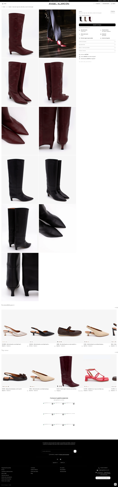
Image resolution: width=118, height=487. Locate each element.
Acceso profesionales (102, 477)
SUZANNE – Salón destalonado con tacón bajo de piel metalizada (12, 344)
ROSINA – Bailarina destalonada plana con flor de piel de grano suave (12, 388)
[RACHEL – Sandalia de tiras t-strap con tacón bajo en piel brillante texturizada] (97, 371)
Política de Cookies (5, 481)
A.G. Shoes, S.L (5, 485)
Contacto (33, 467)
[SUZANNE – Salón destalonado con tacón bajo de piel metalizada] (15, 326)
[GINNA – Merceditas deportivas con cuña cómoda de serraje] (69, 326)
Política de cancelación (6, 477)
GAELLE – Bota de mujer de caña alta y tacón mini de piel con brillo (67, 388)
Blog (32, 473)
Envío (82, 54)
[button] (113, 3)
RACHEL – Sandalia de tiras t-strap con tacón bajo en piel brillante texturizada (94, 388)
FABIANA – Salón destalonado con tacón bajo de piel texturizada (39, 344)
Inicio (7, 6)
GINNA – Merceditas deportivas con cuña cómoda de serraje (67, 344)
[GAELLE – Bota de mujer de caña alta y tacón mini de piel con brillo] (69, 371)
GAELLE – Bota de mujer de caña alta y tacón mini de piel (21, 6)
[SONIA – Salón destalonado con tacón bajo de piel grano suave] (97, 326)
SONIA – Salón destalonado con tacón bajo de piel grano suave (94, 344)
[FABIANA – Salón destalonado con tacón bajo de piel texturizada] (42, 326)
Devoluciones (84, 58)
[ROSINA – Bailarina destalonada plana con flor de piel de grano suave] (15, 371)
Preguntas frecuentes (6, 467)
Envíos (82, 56)
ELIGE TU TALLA (97, 25)
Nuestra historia (34, 469)
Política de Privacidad (64, 454)
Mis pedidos (62, 469)
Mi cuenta (62, 467)
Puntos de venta (34, 471)
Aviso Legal (3, 473)
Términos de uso (5, 475)
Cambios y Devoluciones (7, 471)
